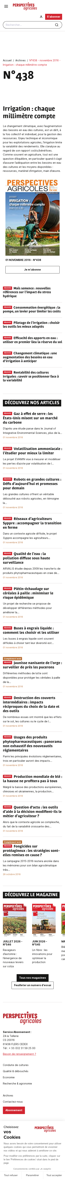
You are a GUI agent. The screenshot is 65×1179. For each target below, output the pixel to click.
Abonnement (13, 1110)
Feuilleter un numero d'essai (32, 985)
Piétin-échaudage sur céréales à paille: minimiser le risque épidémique (28, 593)
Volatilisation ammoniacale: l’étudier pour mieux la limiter (32, 451)
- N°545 (39, 943)
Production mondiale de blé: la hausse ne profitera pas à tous (32, 779)
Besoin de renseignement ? (19, 1053)
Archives (8, 1095)
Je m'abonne (32, 269)
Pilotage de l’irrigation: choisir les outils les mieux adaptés (31, 325)
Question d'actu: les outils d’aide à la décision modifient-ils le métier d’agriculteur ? (32, 812)
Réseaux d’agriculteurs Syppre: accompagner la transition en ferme (32, 523)
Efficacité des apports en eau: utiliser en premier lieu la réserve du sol (32, 340)
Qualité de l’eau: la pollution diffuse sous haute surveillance (26, 558)
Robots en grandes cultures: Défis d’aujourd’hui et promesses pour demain (32, 484)
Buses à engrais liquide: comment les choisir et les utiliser (31, 631)
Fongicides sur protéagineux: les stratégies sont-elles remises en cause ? (31, 851)
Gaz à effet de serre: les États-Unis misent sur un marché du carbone (30, 418)
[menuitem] (41, 17)
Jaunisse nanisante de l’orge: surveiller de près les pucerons (32, 665)
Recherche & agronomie (17, 1083)
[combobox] (32, 24)
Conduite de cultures (16, 1065)
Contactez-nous (13, 1101)
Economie (9, 1077)
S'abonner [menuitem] (53, 16)
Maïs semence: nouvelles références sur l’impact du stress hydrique (27, 292)
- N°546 (12, 943)
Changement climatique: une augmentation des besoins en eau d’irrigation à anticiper (30, 357)
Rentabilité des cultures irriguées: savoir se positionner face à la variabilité (31, 376)
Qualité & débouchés (15, 1071)
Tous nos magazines (32, 977)
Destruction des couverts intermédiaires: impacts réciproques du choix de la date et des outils (31, 704)
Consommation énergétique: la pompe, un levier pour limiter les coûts (32, 310)
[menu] (6, 6)
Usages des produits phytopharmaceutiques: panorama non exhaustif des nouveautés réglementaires (32, 744)
